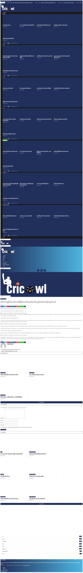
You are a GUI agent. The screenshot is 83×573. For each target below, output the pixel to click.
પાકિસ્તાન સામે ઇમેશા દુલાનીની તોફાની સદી (45, 2)
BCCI (31, 562)
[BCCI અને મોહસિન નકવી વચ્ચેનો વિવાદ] (28, 19)
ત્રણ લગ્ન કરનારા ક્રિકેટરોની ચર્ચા (42, 183)
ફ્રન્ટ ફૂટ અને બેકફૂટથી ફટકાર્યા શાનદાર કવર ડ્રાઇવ (10, 230)
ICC (32, 562)
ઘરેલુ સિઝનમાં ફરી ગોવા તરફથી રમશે (43, 216)
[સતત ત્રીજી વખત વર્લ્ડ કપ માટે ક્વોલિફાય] (45, 82)
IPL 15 (65, 562)
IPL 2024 (70, 562)
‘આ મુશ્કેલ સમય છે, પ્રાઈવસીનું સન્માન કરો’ (10, 198)
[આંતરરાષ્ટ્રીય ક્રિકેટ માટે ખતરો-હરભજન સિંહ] (62, 82)
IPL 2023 (35, 562)
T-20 (3, 543)
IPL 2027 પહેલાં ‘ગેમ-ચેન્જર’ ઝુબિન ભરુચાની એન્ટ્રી (9, 120)
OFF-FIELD (4, 548)
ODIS (3, 546)
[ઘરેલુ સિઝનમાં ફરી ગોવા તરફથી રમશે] (45, 210)
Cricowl (1, 562)
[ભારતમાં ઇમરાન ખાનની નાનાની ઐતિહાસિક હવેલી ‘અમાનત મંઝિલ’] (11, 177)
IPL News (25, 562)
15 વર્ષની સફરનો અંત (6, 25)
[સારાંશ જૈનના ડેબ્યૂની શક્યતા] (11, 160)
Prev (5, 43)
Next (9, 43)
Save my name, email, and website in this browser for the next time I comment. (17, 427)
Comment (2, 418)
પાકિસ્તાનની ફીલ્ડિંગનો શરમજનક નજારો (61, 151)
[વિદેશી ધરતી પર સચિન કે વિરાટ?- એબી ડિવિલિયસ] (45, 145)
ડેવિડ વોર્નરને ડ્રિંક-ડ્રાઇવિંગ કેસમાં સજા (43, 25)
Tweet (1, 341)
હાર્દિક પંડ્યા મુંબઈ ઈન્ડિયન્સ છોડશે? (9, 134)
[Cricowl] (7, 10)
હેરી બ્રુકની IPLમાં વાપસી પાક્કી (25, 119)
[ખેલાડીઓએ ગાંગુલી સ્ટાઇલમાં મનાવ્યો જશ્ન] (62, 210)
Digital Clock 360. (26, 565)
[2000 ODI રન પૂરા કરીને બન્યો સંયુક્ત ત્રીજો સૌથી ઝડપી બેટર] (62, 50)
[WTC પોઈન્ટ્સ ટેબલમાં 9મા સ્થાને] (28, 145)
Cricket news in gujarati (7, 562)
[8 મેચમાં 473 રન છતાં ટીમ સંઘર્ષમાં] (28, 210)
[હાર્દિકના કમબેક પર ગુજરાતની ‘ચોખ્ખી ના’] (45, 113)
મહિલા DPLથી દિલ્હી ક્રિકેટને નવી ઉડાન (9, 216)
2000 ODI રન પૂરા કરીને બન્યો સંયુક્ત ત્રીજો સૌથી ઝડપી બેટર (62, 56)
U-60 (3, 553)
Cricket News (14, 562)
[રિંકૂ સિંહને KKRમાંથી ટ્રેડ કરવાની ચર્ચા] (62, 113)
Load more (41, 402)
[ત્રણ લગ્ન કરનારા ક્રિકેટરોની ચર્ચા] (45, 177)
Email (1, 422)
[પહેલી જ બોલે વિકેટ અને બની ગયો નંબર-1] (11, 145)
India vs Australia (40, 562)
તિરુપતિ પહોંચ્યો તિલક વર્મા (58, 183)
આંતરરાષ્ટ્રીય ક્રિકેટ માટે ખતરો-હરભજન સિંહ (62, 88)
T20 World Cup (75, 562)
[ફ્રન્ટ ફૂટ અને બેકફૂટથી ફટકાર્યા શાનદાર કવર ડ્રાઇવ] (11, 223)
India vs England (50, 562)
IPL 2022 (28, 562)
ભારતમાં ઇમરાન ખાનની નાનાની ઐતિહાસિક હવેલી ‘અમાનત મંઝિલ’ (10, 184)
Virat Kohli (62, 562)
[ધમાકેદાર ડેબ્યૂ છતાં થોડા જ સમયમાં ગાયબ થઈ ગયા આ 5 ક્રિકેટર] (11, 50)
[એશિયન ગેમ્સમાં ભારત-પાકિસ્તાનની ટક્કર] (11, 95)
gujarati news (19, 562)
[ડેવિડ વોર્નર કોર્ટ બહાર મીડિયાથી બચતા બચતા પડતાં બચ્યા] (28, 177)
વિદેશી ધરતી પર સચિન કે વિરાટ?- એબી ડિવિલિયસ (44, 152)
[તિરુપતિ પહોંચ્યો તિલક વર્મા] (62, 177)
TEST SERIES (4, 297)
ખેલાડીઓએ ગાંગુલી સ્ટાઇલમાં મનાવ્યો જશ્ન (61, 216)
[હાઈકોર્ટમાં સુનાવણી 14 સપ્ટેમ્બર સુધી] (62, 19)
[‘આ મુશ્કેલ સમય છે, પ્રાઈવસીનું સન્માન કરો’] (11, 192)
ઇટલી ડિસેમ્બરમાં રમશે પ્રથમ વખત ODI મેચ (44, 56)
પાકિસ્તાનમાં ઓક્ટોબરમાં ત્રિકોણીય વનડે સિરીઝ (27, 56)
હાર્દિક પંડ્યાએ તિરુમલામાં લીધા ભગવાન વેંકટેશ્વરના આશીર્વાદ (20, 2)
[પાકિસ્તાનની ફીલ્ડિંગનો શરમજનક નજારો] (62, 145)
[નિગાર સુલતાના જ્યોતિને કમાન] (28, 82)
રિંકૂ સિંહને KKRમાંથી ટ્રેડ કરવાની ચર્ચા (60, 119)
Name (1, 420)
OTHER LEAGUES (32, 474)
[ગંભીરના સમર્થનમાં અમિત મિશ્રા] (11, 32)
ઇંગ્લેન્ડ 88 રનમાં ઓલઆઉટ (8, 88)
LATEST (2, 474)
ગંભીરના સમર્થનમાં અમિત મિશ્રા (8, 38)
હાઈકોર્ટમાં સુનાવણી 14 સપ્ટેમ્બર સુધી (60, 25)
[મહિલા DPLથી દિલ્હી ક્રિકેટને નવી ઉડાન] (11, 210)
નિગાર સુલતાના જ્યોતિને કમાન (25, 88)
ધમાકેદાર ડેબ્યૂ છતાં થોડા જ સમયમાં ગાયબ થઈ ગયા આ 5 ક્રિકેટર (10, 56)
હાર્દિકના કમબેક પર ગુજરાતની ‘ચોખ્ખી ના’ (44, 119)
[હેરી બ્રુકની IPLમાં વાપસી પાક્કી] (28, 113)
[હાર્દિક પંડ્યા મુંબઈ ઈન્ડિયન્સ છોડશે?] (11, 127)
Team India (45, 562)
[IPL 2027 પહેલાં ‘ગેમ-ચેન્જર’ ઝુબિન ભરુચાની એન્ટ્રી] (11, 113)
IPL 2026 (67, 562)
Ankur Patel (10, 344)
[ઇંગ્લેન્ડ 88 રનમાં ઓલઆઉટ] (11, 82)
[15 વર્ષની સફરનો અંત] (11, 19)
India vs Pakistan (56, 562)
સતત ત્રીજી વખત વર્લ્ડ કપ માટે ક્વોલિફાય (44, 88)
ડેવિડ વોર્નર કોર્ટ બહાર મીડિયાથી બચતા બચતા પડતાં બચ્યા (27, 184)
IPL (2, 536)
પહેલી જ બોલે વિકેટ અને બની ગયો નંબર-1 (10, 151)
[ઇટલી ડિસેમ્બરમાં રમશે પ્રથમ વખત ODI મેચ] (45, 50)
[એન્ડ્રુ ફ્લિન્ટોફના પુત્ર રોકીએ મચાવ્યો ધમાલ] (11, 64)
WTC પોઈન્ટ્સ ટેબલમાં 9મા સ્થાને (26, 151)
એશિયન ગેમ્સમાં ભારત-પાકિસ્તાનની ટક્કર (10, 101)
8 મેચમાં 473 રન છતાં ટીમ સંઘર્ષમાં (26, 216)
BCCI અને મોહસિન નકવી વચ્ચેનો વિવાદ (27, 25)
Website (2, 425)
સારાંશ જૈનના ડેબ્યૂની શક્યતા (66, 2)
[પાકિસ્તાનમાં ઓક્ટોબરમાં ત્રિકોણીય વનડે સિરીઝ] (28, 50)
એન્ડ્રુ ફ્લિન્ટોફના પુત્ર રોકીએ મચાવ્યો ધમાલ (10, 70)
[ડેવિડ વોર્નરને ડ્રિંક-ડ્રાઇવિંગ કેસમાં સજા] (45, 19)
